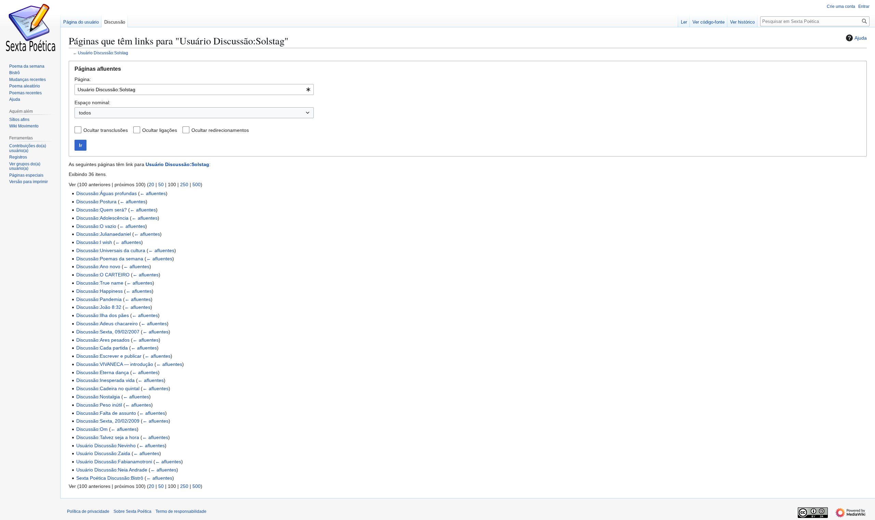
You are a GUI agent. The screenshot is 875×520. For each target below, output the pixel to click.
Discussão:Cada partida (102, 348)
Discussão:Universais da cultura (110, 250)
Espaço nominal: (92, 102)
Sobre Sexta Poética (132, 511)
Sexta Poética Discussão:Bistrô (109, 478)
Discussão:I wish (94, 242)
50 (161, 184)
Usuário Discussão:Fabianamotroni (114, 461)
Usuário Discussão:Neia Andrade (111, 470)
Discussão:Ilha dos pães (102, 315)
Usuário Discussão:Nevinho (106, 445)
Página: (83, 79)
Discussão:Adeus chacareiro (107, 323)
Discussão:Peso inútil (99, 405)
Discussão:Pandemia (99, 299)
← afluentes (153, 193)
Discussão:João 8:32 (98, 307)
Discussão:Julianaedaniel (103, 234)
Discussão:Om (92, 429)
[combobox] (194, 89)
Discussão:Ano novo (98, 266)
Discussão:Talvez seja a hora (107, 437)
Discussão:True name (99, 283)
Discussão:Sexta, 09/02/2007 (107, 331)
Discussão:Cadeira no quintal (107, 388)
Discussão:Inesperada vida (105, 380)
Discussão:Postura (96, 201)
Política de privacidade (88, 511)
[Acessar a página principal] (30, 27)
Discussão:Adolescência (102, 218)
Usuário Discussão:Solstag (103, 53)
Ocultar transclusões (105, 130)
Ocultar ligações (159, 130)
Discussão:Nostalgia (98, 396)
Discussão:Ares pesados (103, 340)
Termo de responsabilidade (181, 511)
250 (184, 184)
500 (196, 184)
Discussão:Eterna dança (102, 372)
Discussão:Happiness (99, 291)
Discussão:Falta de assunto (106, 413)
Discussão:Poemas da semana (109, 258)
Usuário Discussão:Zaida (103, 453)
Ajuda (860, 38)
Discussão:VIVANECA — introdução (114, 364)
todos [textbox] (85, 112)
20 (151, 184)
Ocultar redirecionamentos (220, 130)
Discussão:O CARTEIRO (103, 274)
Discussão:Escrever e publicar (109, 356)
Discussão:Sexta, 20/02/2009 (107, 421)
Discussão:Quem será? (101, 210)
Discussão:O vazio (96, 226)
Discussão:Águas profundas (106, 193)
